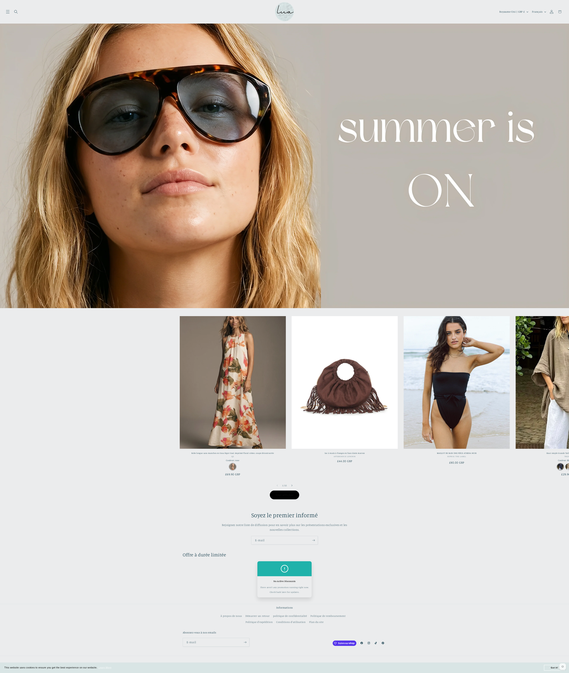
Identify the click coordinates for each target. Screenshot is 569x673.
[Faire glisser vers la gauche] (277, 485)
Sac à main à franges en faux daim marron (345, 453)
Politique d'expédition (259, 621)
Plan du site (316, 621)
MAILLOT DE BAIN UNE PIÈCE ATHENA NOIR (456, 453)
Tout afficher (284, 494)
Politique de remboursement (328, 615)
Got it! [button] (554, 667)
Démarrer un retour (257, 615)
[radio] (232, 466)
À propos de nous (231, 615)
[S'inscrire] (314, 540)
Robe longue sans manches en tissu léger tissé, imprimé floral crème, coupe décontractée (232, 453)
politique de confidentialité (290, 615)
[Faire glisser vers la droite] (292, 485)
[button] (8, 12)
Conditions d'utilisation (291, 621)
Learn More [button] (105, 667)
